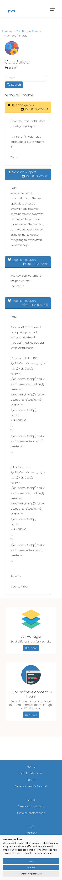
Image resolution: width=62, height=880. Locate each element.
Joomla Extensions (31, 773)
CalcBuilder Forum (28, 31)
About (31, 800)
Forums (7, 31)
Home (31, 767)
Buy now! (31, 648)
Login (31, 826)
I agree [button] (31, 861)
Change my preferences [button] (31, 874)
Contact (31, 833)
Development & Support (31, 786)
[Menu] (52, 9)
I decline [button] (31, 867)
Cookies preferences (31, 813)
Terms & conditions (31, 806)
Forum (31, 780)
